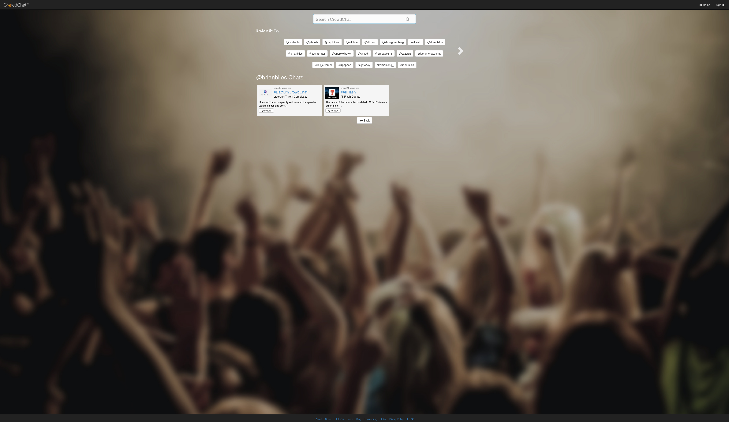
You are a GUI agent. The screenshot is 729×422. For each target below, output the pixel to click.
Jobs (383, 419)
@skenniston (435, 42)
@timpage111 (383, 53)
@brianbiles (295, 53)
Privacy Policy (396, 419)
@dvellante (293, 42)
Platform (339, 419)
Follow (267, 110)
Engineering (370, 419)
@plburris (312, 42)
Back (366, 120)
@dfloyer (369, 42)
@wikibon (352, 42)
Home (706, 5)
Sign (718, 5)
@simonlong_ (385, 65)
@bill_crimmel (323, 65)
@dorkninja (407, 65)
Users (328, 419)
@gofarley (364, 65)
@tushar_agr (317, 53)
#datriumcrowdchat (429, 53)
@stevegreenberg (393, 42)
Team (350, 419)
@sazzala (405, 53)
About (319, 419)
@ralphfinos (332, 42)
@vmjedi (363, 53)
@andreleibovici (341, 53)
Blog (358, 419)
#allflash (416, 42)
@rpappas (344, 65)
